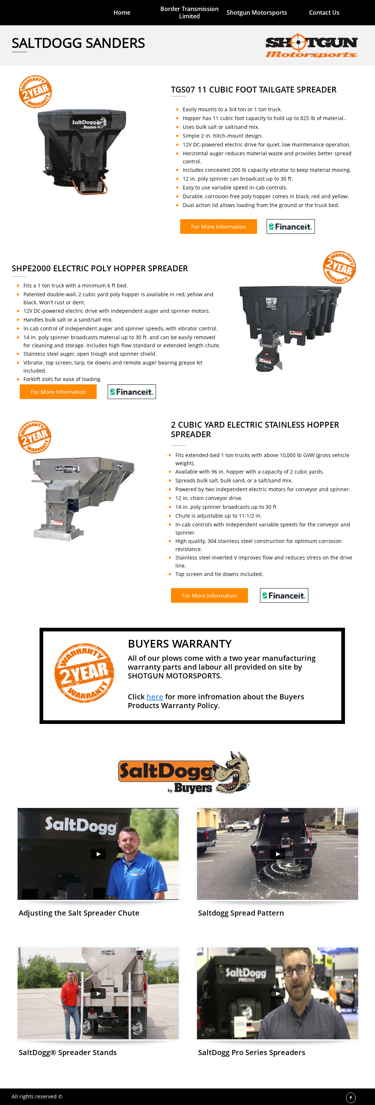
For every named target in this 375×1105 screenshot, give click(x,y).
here (154, 697)
